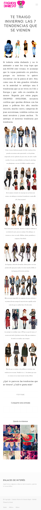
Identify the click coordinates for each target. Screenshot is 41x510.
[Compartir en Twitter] (12, 409)
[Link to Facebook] (26, 505)
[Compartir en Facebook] (6, 409)
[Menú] (37, 4)
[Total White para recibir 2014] (29, 429)
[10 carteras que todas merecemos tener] (29, 437)
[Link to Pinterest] (36, 505)
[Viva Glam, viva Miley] (29, 455)
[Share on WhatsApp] (17, 409)
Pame (22, 394)
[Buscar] (31, 4)
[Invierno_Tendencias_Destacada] (20, 49)
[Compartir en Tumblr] (29, 409)
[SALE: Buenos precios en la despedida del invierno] (11, 446)
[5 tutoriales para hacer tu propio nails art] (11, 437)
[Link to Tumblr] (33, 505)
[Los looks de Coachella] (11, 455)
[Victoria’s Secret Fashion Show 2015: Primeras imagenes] (11, 429)
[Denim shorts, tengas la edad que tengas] (29, 446)
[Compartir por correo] (35, 409)
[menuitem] (31, 4)
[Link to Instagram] (22, 505)
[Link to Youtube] (29, 505)
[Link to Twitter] (19, 505)
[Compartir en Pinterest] (23, 409)
